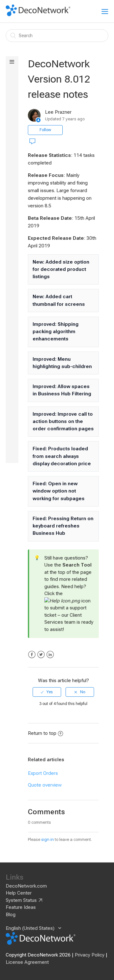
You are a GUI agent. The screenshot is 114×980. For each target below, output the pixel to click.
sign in (47, 839)
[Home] (38, 14)
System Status (21, 900)
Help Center (19, 893)
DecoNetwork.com (26, 886)
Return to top (42, 733)
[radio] (47, 692)
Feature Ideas (21, 907)
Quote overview (45, 785)
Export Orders (43, 773)
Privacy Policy (89, 955)
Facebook (32, 655)
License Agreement (27, 962)
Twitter (41, 655)
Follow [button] (45, 130)
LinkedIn (50, 655)
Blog (11, 914)
